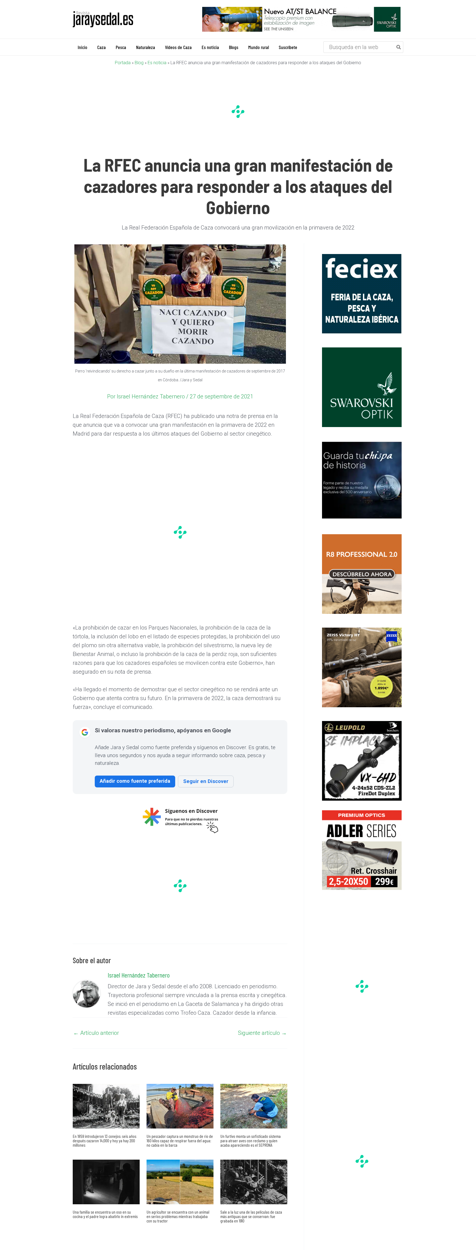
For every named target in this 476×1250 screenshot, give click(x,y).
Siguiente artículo (262, 1033)
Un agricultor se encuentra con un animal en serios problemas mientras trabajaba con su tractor (178, 1216)
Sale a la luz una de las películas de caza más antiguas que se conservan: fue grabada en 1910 (251, 1216)
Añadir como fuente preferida (135, 781)
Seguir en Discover (205, 781)
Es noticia (157, 62)
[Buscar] (398, 47)
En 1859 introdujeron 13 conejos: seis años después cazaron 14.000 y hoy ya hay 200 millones (104, 1140)
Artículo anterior (96, 1033)
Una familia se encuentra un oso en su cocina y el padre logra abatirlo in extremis (105, 1214)
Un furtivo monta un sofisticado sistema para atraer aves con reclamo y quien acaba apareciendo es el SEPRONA (250, 1140)
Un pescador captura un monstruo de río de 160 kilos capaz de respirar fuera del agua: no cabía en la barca (180, 1140)
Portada (123, 62)
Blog (139, 62)
